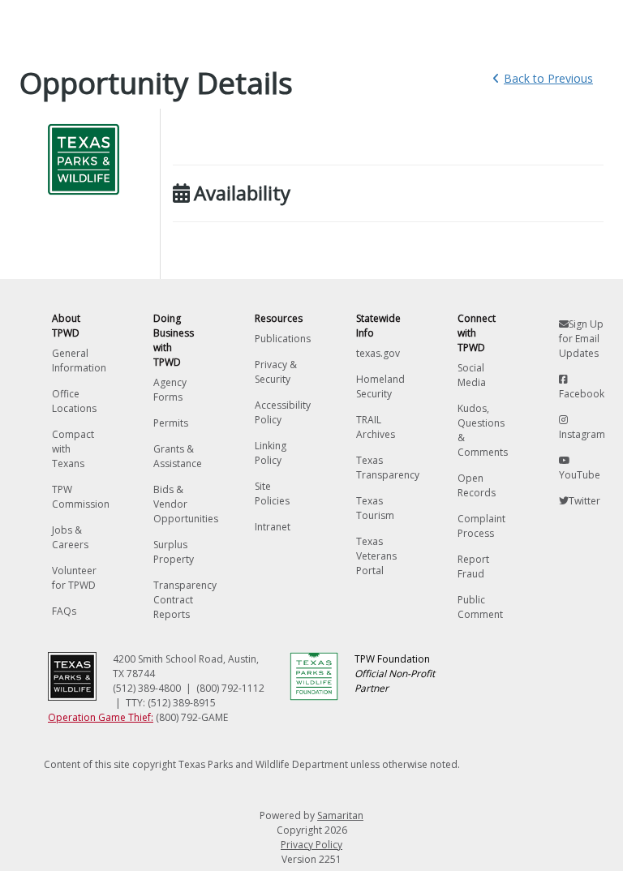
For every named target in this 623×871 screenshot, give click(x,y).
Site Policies (272, 493)
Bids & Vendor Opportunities (175, 504)
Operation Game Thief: (100, 717)
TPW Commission (74, 497)
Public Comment (480, 607)
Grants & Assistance (175, 456)
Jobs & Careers (70, 537)
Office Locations (74, 401)
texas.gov (378, 353)
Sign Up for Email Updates (581, 338)
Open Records (477, 485)
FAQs (64, 611)
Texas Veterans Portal (376, 555)
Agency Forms (170, 389)
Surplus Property (173, 552)
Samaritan (340, 815)
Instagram (581, 434)
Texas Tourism (375, 508)
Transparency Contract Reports (175, 599)
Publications (277, 338)
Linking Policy (270, 453)
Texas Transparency (378, 467)
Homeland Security (378, 386)
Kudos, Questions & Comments (480, 430)
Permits (170, 423)
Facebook (581, 394)
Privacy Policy (311, 845)
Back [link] (548, 78)
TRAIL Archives (375, 427)
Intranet (272, 527)
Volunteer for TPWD (74, 578)
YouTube (579, 475)
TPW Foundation (394, 673)
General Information (74, 360)
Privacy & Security (276, 372)
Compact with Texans (73, 448)
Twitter (584, 501)
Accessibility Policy (277, 412)
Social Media (472, 375)
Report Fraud (473, 566)
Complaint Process (480, 526)
